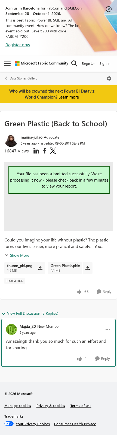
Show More (19, 255)
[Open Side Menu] (7, 63)
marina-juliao (31, 137)
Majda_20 (28, 326)
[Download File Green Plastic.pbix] (87, 268)
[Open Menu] (109, 78)
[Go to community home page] (41, 63)
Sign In (105, 63)
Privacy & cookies (50, 405)
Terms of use (80, 405)
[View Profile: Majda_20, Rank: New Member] (11, 329)
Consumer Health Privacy (75, 423)
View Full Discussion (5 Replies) (32, 313)
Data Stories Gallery (23, 78)
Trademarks (13, 416)
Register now (17, 44)
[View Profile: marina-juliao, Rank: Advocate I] (11, 140)
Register (88, 63)
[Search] (74, 63)
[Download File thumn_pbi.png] (40, 268)
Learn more (69, 97)
